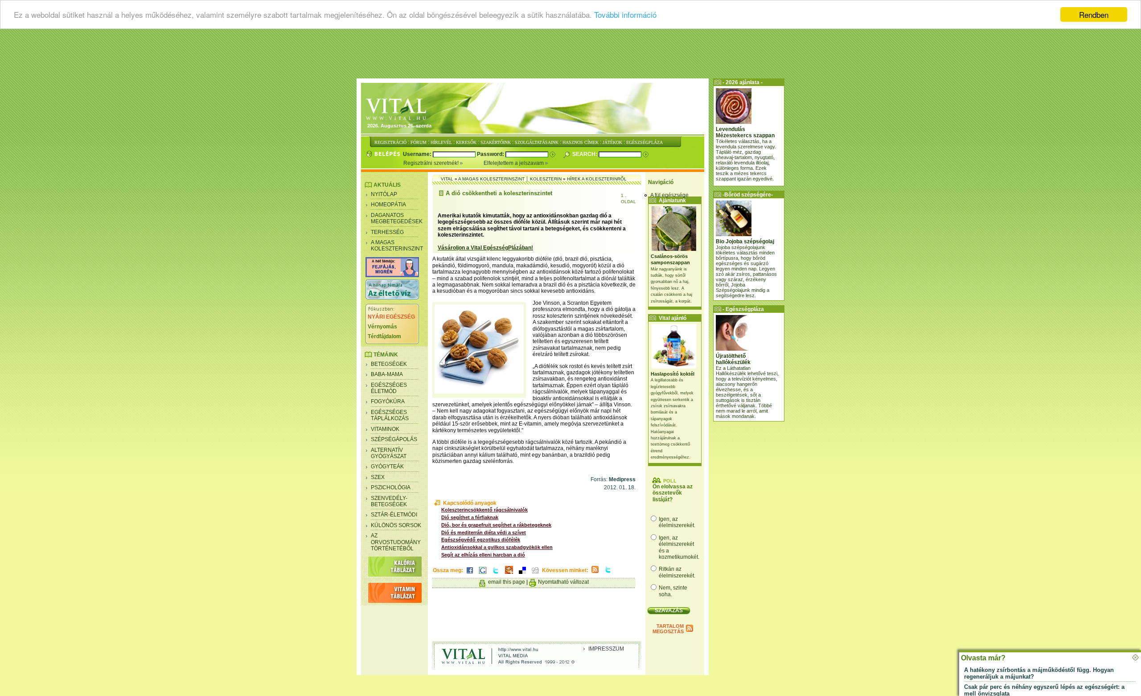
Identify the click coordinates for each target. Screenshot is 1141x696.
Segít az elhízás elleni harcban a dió (483, 554)
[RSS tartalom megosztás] (595, 573)
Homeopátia (388, 204)
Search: (585, 154)
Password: (491, 154)
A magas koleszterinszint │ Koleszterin (510, 178)
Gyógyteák (387, 466)
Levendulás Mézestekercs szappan (745, 132)
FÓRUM (418, 142)
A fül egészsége (669, 195)
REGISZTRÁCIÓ (390, 142)
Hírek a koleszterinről (597, 178)
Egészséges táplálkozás (390, 415)
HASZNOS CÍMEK (580, 142)
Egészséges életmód (389, 388)
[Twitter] (495, 574)
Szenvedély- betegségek (389, 501)
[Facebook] (470, 574)
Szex (378, 477)
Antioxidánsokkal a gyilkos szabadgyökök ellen (497, 547)
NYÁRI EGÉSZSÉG (391, 317)
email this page (506, 582)
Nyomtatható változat (563, 582)
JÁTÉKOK (612, 142)
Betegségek (389, 364)
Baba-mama (387, 374)
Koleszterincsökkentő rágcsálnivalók (484, 509)
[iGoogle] (482, 574)
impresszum (606, 649)
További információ (625, 14)
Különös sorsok (396, 525)
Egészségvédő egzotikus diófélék (480, 539)
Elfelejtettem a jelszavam (514, 163)
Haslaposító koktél (672, 374)
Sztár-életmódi (394, 515)
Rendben (1093, 14)
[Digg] (535, 574)
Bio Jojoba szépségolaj (745, 241)
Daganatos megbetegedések (397, 218)
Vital (447, 178)
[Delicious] (522, 574)
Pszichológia (390, 487)
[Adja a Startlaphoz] (509, 574)
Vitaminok (385, 429)
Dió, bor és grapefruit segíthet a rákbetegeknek (496, 525)
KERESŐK (466, 142)
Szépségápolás (394, 439)
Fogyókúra (388, 401)
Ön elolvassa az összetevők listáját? (673, 493)
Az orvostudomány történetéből (396, 542)
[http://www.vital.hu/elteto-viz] (392, 298)
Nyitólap (384, 194)
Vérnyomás (382, 326)
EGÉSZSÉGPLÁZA (644, 142)
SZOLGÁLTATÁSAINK (536, 142)
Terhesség (387, 232)
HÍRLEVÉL (441, 142)
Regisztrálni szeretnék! (431, 163)
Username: (418, 154)
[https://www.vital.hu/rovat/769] (392, 275)
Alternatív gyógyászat (388, 453)
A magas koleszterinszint (397, 245)
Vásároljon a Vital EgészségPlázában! (485, 248)
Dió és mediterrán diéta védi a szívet (483, 532)
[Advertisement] (570, 56)
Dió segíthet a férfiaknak (469, 517)
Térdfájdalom (384, 336)
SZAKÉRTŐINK (495, 142)
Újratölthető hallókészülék (733, 359)
